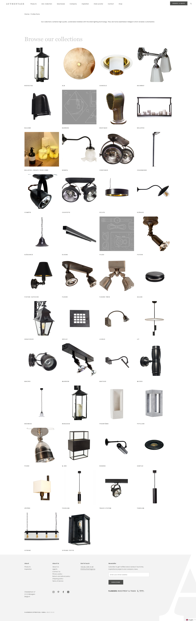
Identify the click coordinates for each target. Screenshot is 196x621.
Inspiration (85, 4)
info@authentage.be (88, 569)
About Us (55, 567)
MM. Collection (46, 4)
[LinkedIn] (68, 592)
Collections (35, 14)
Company (73, 4)
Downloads (61, 4)
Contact (111, 4)
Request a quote (179, 3)
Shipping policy (57, 578)
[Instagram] (53, 592)
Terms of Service (57, 581)
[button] (191, 619)
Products (34, 4)
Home (26, 14)
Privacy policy (57, 574)
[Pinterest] (58, 592)
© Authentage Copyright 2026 (32, 612)
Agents (54, 569)
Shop (120, 4)
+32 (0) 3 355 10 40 (87, 567)
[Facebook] (63, 592)
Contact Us (56, 571)
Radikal (44, 612)
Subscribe (115, 582)
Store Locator (98, 4)
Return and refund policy (61, 576)
